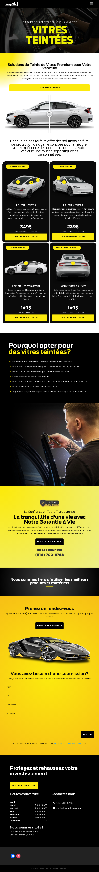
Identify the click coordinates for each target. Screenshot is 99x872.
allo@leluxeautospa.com (68, 808)
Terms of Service (74, 743)
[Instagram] (18, 856)
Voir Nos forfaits (49, 87)
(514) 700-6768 (64, 803)
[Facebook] (13, 856)
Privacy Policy (59, 743)
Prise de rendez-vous (26, 237)
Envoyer (87, 735)
